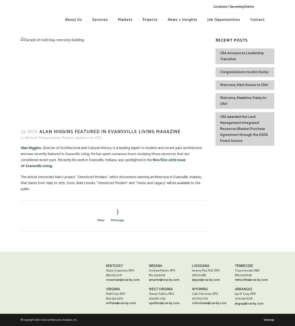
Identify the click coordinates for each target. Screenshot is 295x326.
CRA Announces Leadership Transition (242, 56)
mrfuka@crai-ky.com (121, 303)
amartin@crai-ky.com (164, 280)
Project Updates (75, 138)
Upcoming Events (242, 6)
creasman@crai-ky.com (122, 280)
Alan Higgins (31, 148)
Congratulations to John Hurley (244, 72)
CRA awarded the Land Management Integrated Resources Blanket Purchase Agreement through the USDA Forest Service (244, 129)
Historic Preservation (42, 138)
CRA (98, 138)
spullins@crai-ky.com (164, 303)
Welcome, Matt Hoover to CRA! (244, 85)
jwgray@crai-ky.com (249, 303)
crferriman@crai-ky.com (209, 303)
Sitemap (269, 320)
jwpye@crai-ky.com (206, 280)
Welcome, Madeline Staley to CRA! (243, 101)
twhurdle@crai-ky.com (251, 280)
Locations (220, 6)
